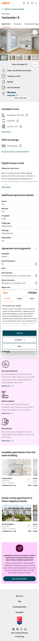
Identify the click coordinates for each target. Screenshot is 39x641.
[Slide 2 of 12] (12, 57)
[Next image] (35, 64)
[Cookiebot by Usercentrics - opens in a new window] (28, 293)
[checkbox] (28, 479)
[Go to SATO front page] (5, 3)
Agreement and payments (16, 248)
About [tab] (32, 298)
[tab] (6, 24)
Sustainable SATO (19, 607)
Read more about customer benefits (15, 151)
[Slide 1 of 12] (4, 57)
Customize (18, 340)
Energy (6, 351)
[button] (27, 115)
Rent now (19, 596)
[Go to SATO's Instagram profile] (17, 629)
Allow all (19, 333)
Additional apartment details (18, 195)
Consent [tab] (7, 298)
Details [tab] (19, 298)
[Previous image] (4, 467)
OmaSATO (20, 612)
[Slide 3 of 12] (19, 57)
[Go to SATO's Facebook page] (13, 629)
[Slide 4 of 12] (27, 57)
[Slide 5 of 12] (35, 57)
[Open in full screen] (35, 32)
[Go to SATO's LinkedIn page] (25, 629)
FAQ (19, 601)
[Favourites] (32, 3)
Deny (19, 346)
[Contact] (28, 3)
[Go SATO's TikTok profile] (21, 629)
